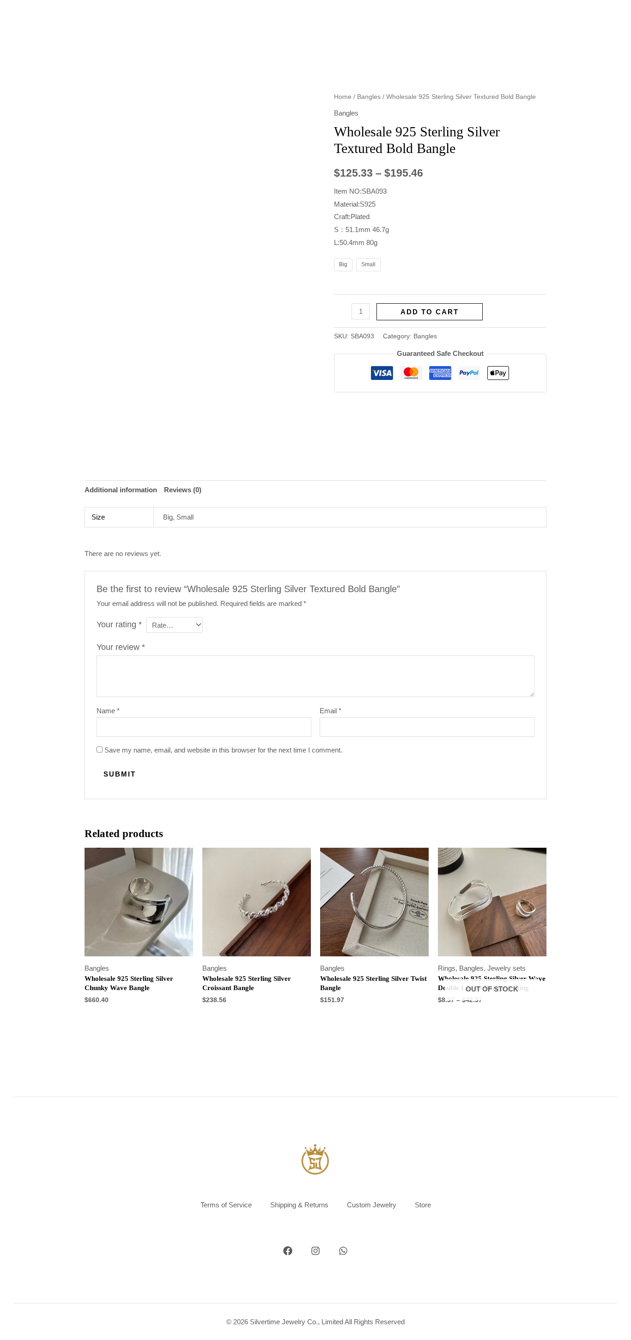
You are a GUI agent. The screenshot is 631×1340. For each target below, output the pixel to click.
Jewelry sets (506, 968)
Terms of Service (226, 1205)
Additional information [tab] (121, 490)
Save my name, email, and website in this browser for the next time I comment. (223, 750)
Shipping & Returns (299, 1205)
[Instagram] (315, 1250)
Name (108, 711)
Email (330, 711)
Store (423, 1205)
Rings (446, 968)
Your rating (119, 624)
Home (343, 96)
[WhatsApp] (343, 1250)
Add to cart (429, 312)
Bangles (369, 96)
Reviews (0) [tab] (182, 490)
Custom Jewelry (371, 1205)
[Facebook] (287, 1250)
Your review (121, 647)
